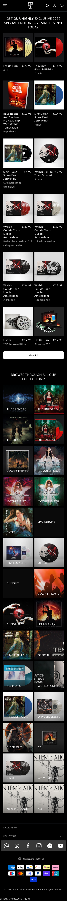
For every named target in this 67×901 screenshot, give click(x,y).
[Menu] (5, 6)
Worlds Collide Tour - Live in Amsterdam (11, 232)
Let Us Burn (10, 65)
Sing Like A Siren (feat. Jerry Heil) (41, 117)
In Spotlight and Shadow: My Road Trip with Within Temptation (11, 120)
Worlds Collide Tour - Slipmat (43, 173)
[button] (47, 6)
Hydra (7, 340)
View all (33, 355)
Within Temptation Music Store (27, 889)
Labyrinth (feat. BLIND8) (43, 67)
